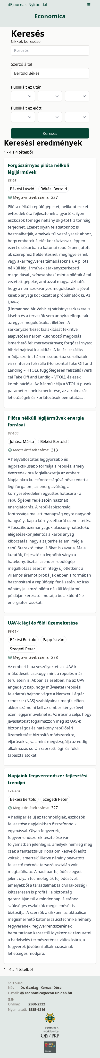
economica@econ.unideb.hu (48, 993)
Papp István (53, 639)
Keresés (50, 133)
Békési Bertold (54, 189)
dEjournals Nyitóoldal (27, 4)
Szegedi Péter (22, 649)
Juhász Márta (22, 441)
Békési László (22, 189)
